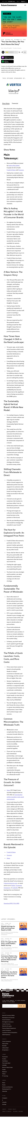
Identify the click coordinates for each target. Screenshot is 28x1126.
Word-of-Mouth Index (7, 1067)
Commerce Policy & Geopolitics (9, 1032)
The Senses (5, 1056)
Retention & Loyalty (7, 1026)
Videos (4, 1073)
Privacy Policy (12, 1109)
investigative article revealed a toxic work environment (15, 797)
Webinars (4, 1071)
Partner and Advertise (7, 1087)
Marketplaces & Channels (8, 1017)
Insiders (4, 1058)
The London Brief (6, 1063)
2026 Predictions (6, 1034)
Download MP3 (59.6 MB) (11, 903)
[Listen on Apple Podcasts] (7, 57)
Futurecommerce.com (10, 883)
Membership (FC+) (6, 1089)
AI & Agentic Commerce (8, 1021)
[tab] (6, 104)
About (3, 1082)
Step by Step (5, 1043)
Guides (4, 1069)
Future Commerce (6, 1041)
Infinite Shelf (5, 1047)
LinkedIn (15, 888)
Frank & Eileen (11, 170)
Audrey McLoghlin (14, 165)
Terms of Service (6, 1111)
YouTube (4, 1104)
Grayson (21, 170)
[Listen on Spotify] (7, 61)
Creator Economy (6, 1024)
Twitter (13, 885)
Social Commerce (6, 1019)
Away (8, 790)
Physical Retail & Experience (9, 1028)
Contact (4, 1109)
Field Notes (5, 1061)
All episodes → (5, 1050)
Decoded (4, 1045)
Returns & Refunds (18, 1111)
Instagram (7, 888)
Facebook (19, 885)
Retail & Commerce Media (8, 1015)
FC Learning (5, 1076)
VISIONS (4, 1065)
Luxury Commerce (6, 1030)
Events (3, 1084)
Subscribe (4, 1091)
